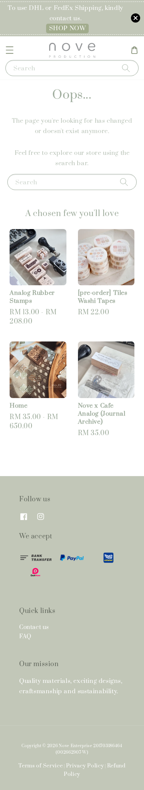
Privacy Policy (85, 765)
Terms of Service (40, 765)
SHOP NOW (67, 28)
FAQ (25, 636)
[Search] (126, 67)
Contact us (34, 627)
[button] (9, 50)
